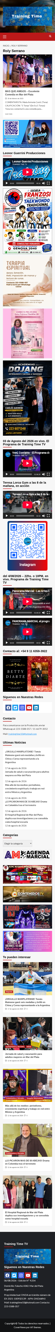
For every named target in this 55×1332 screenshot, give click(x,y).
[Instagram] (22, 708)
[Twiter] (15, 708)
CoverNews (20, 1327)
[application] (27, 172)
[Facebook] (8, 708)
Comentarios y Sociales (15, 1046)
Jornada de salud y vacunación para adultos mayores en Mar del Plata (27, 773)
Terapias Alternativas (35, 1098)
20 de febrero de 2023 (15, 98)
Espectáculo (24, 84)
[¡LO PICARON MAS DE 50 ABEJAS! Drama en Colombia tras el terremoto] (27, 1140)
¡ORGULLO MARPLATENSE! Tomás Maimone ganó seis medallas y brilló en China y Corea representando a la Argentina (24, 757)
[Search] (50, 36)
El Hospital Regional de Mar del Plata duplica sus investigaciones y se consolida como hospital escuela (26, 818)
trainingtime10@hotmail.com (22, 734)
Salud (29, 1046)
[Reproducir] (6, 183)
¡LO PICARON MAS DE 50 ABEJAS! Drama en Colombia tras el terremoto (26, 803)
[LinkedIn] (36, 708)
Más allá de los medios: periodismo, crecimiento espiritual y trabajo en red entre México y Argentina (24, 788)
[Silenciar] (43, 183)
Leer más (8, 114)
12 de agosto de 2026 (15, 1061)
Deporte (9, 992)
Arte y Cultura (11, 84)
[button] (6, 36)
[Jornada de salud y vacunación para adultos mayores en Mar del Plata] (27, 1033)
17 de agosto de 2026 (15, 1009)
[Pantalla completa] (48, 183)
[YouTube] (29, 708)
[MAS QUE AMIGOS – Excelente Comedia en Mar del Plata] (27, 71)
